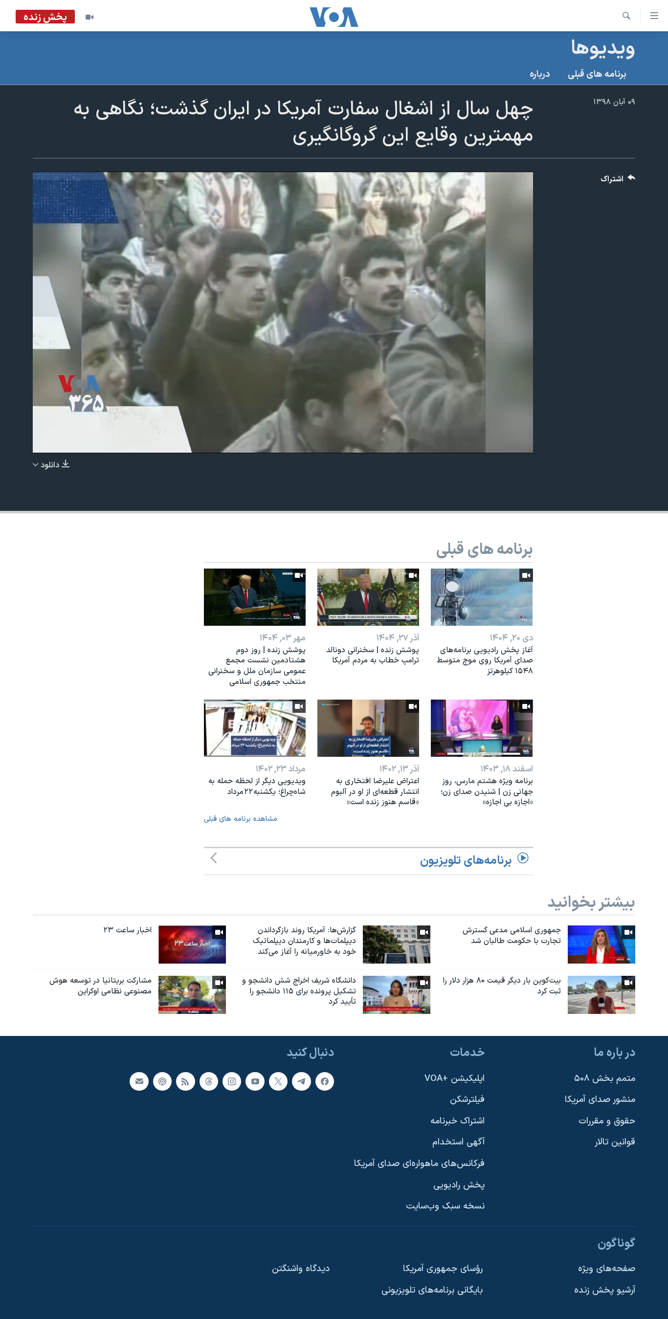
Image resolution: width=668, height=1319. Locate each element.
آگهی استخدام (458, 1142)
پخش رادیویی (459, 1185)
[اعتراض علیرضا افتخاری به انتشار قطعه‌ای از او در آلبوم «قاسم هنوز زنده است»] (368, 728)
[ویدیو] (89, 17)
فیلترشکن (467, 1100)
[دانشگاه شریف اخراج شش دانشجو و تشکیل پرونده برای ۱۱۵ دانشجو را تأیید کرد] (396, 995)
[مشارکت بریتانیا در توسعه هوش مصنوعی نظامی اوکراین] (192, 995)
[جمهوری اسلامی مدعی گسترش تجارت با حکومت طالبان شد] (601, 944)
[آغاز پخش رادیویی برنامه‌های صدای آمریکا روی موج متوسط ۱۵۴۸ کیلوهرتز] (482, 597)
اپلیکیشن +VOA (454, 1078)
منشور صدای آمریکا (600, 1100)
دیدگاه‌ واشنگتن (301, 1269)
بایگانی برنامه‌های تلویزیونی (432, 1290)
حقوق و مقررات (607, 1121)
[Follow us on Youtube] (254, 1081)
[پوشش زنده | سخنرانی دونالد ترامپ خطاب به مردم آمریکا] (368, 597)
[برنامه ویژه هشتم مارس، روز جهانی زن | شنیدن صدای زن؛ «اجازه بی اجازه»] (482, 728)
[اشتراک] (139, 1081)
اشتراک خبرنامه (457, 1121)
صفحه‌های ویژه (606, 1269)
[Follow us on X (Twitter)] (278, 1081)
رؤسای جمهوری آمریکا (443, 1269)
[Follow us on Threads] (209, 1081)
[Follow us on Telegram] (301, 1081)
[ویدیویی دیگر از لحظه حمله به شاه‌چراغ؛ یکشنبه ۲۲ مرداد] (255, 728)
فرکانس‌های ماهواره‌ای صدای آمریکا (419, 1163)
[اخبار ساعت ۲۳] (192, 944)
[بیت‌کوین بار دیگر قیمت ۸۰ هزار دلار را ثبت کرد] (601, 995)
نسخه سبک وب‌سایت (445, 1206)
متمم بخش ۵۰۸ (604, 1078)
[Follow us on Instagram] (232, 1081)
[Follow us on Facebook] (324, 1081)
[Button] (618, 182)
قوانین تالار (615, 1142)
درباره (540, 74)
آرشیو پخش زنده (604, 1290)
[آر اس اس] (185, 1081)
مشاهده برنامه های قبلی (240, 819)
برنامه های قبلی (597, 74)
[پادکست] (162, 1081)
